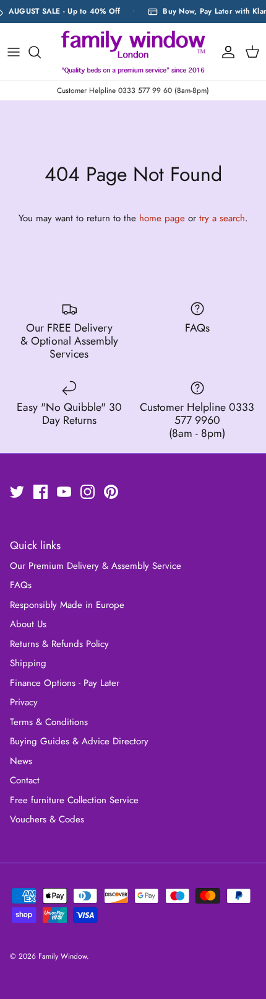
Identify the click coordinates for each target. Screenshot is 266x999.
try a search (222, 218)
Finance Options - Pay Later (64, 683)
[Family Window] (133, 51)
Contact (25, 780)
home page (162, 218)
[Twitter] (17, 492)
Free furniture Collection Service (74, 800)
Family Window (62, 956)
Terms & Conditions (49, 722)
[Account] (225, 52)
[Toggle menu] (13, 52)
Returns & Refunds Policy (59, 644)
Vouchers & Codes (47, 819)
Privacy (24, 702)
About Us (28, 624)
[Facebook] (40, 492)
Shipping (28, 663)
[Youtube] (64, 492)
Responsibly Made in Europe (67, 605)
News (21, 761)
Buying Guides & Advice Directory (79, 741)
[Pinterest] (111, 492)
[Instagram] (87, 492)
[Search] (40, 52)
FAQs (21, 585)
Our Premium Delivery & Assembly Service (95, 566)
